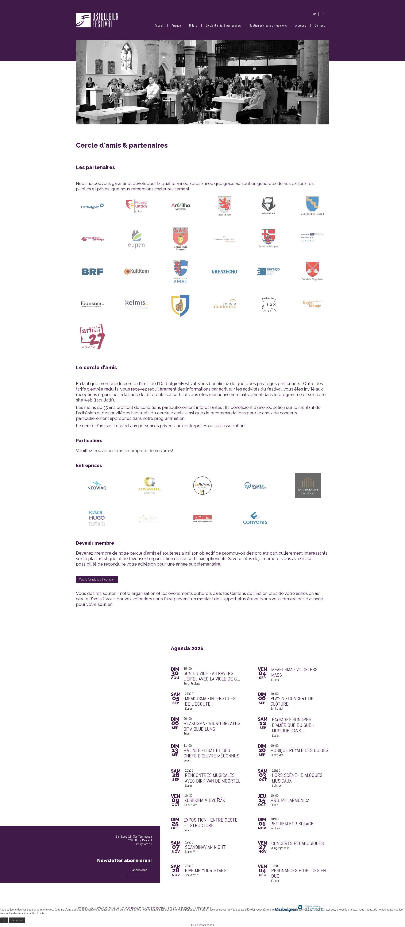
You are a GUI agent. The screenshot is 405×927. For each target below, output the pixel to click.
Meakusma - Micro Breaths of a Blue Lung (212, 726)
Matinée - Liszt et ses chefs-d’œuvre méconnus (211, 753)
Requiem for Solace (291, 823)
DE (323, 14)
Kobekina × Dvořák (204, 800)
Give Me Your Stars (205, 870)
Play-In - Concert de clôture (291, 701)
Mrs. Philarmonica (289, 800)
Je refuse (17, 920)
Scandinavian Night (205, 847)
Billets (193, 25)
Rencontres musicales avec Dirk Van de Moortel (212, 778)
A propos (300, 25)
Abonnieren (139, 870)
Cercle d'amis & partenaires (223, 25)
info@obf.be (144, 844)
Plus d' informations (202, 925)
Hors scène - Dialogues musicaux (297, 778)
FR (314, 14)
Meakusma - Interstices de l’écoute (210, 701)
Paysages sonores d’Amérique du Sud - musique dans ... (293, 725)
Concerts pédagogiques (297, 843)
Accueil (159, 25)
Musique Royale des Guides (299, 750)
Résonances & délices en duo (298, 873)
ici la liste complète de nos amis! (141, 450)
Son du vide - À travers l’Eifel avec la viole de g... (212, 676)
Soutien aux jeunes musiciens (268, 25)
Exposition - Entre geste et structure (211, 822)
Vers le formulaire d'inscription (96, 579)
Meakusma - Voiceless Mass (294, 672)
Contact (320, 25)
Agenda (176, 25)
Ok (4, 920)
